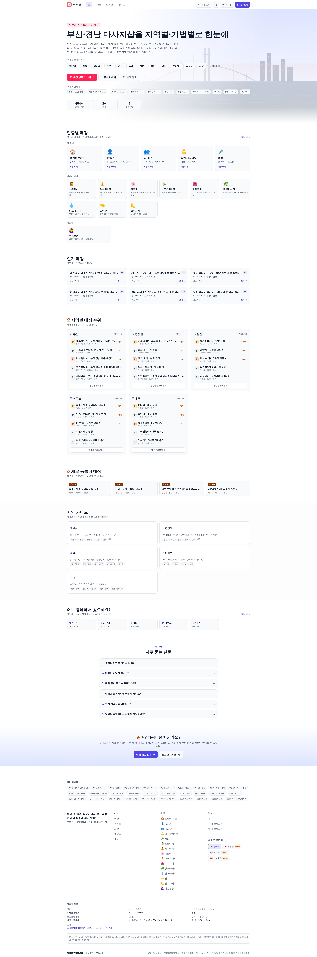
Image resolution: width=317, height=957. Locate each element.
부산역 (176, 65)
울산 (199, 334)
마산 (172, 539)
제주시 (166, 564)
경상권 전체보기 (157, 385)
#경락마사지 (137, 91)
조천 (191, 564)
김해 (193, 539)
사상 (201, 65)
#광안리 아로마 (119, 91)
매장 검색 (131, 77)
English (218, 852)
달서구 (85, 589)
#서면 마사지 (248, 91)
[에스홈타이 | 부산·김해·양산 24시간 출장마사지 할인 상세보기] (97, 276)
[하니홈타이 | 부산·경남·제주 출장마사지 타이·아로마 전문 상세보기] (97, 295)
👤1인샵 (166, 823)
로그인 (229, 4)
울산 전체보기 (219, 385)
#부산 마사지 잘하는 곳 (78, 787)
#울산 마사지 (234, 793)
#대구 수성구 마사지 (77, 793)
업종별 (109, 4)
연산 (120, 65)
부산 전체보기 (95, 385)
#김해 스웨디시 (149, 793)
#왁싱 (217, 91)
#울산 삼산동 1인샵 (96, 799)
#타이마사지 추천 (168, 799)
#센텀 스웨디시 (167, 787)
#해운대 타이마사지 (97, 91)
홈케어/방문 (88, 276)
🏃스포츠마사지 (170, 858)
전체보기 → (245, 137)
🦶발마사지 (167, 883)
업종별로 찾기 (108, 77)
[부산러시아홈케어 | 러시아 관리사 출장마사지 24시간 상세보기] (220, 295)
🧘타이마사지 (168, 848)
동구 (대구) (104, 589)
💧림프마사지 (168, 873)
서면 (109, 65)
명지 (164, 65)
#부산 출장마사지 (131, 787)
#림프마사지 (153, 91)
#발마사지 (182, 91)
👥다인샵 (166, 828)
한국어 (215, 846)
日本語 (232, 846)
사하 (142, 65)
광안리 (97, 65)
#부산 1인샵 (230, 91)
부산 (75, 334)
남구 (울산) (75, 564)
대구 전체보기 (157, 450)
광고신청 (244, 4)
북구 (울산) (111, 564)
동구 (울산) (99, 564)
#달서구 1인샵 (117, 793)
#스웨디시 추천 (186, 799)
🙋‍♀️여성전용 (167, 888)
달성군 (94, 589)
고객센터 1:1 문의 (104, 927)
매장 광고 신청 (144, 754)
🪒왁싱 (165, 838)
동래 (131, 65)
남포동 (189, 65)
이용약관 (90, 953)
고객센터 (100, 953)
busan (76, 276)
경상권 (139, 334)
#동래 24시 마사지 (217, 787)
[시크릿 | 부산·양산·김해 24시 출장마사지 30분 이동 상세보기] (158, 276)
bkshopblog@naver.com (81, 927)
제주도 (77, 398)
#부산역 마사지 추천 (237, 787)
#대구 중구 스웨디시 (98, 793)
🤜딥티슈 (166, 878)
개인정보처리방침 (75, 953)
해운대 (72, 65)
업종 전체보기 (215, 828)
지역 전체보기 (215, 823)
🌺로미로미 (167, 863)
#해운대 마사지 (149, 787)
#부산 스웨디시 (76, 91)
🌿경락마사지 (168, 868)
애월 (184, 564)
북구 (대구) (116, 589)
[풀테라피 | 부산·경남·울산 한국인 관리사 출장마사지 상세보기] (158, 295)
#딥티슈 (168, 91)
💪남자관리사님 (170, 833)
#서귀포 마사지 (130, 799)
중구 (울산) (87, 564)
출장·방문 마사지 (82, 77)
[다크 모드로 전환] (216, 5)
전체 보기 (215, 65)
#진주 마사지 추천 (168, 793)
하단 (153, 65)
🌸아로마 (166, 853)
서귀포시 (175, 564)
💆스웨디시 (167, 843)
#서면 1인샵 (200, 787)
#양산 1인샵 (185, 793)
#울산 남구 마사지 (76, 799)
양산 (165, 539)
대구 (137, 398)
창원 (179, 539)
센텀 (85, 65)
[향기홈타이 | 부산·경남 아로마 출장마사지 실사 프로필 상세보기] (220, 276)
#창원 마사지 (133, 793)
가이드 (121, 4)
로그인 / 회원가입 (171, 754)
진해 (186, 539)
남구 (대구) (75, 589)
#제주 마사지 (114, 799)
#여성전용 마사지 (201, 91)
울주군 (120, 564)
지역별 (98, 4)
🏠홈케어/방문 (169, 818)
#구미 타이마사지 (217, 793)
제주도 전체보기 (95, 450)
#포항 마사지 (200, 793)
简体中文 (219, 858)
